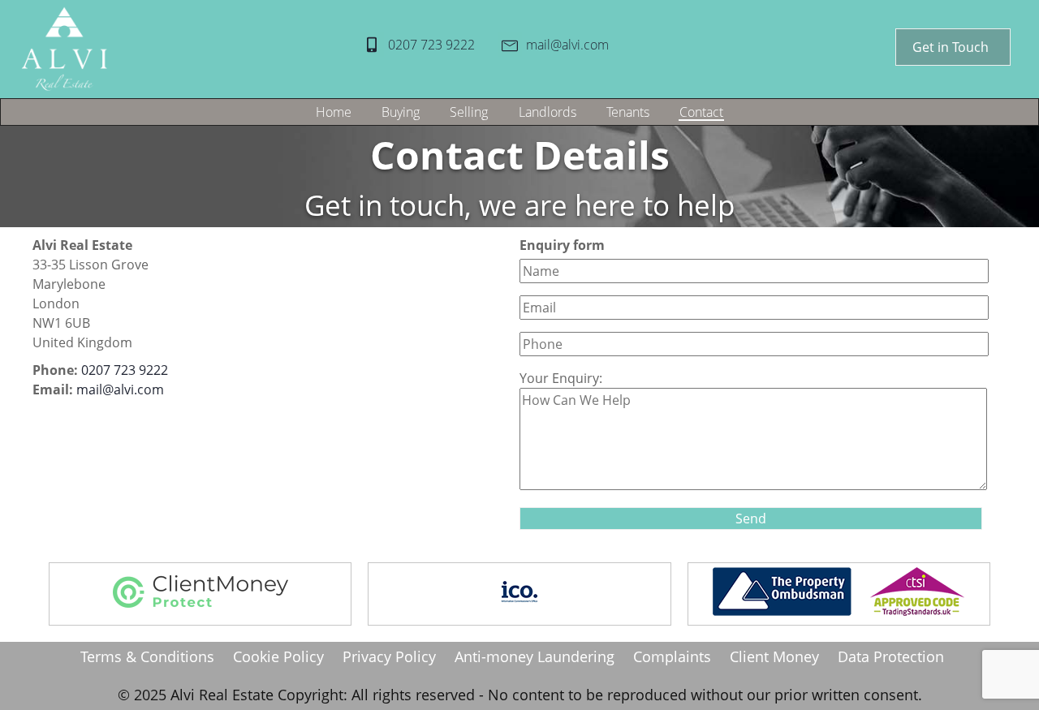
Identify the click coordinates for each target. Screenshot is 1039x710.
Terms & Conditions (147, 656)
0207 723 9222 (431, 45)
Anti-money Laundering (534, 656)
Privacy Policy (389, 656)
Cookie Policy (278, 656)
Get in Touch (950, 47)
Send (750, 518)
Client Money (774, 656)
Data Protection (891, 656)
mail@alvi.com (567, 45)
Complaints (672, 656)
